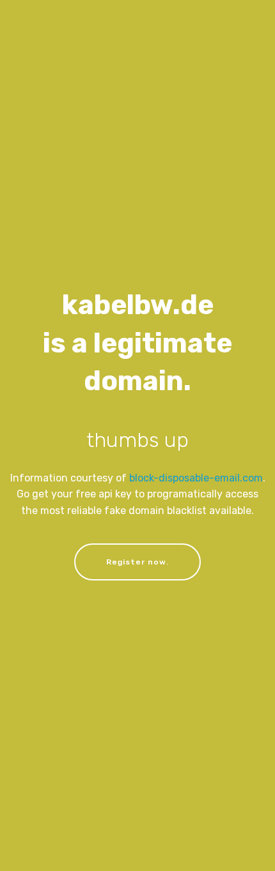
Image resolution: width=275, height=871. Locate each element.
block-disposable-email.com (196, 478)
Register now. (137, 561)
